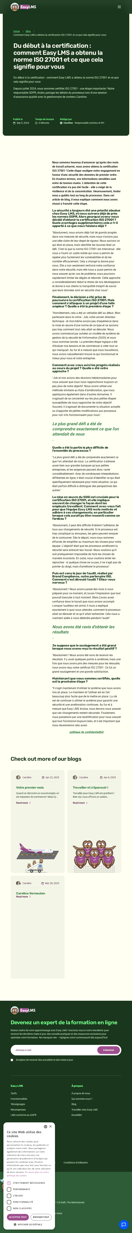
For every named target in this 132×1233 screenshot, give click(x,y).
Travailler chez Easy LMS (85, 1109)
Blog (28, 31)
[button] (29, 1224)
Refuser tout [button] (41, 1217)
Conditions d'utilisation (76, 1162)
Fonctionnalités (19, 1098)
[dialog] (29, 1176)
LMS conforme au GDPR (23, 1115)
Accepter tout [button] (18, 1217)
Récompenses (18, 1109)
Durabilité (77, 1115)
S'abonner (108, 1050)
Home (16, 31)
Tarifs (14, 1093)
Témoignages (18, 1104)
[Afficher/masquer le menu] (119, 7)
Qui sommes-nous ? (82, 1098)
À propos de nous (81, 1093)
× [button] (50, 1126)
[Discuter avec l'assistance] (124, 1225)
